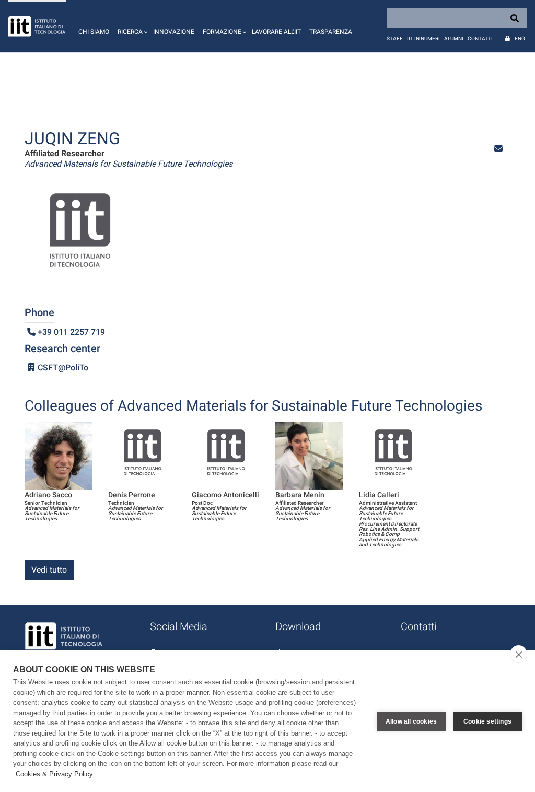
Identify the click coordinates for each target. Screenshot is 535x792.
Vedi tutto (49, 570)
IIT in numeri (423, 38)
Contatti (480, 38)
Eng (520, 38)
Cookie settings (487, 721)
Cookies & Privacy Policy (54, 774)
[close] (518, 654)
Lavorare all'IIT (276, 32)
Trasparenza (330, 32)
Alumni (453, 38)
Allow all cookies (411, 721)
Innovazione (173, 32)
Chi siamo (93, 32)
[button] (131, 26)
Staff (395, 38)
